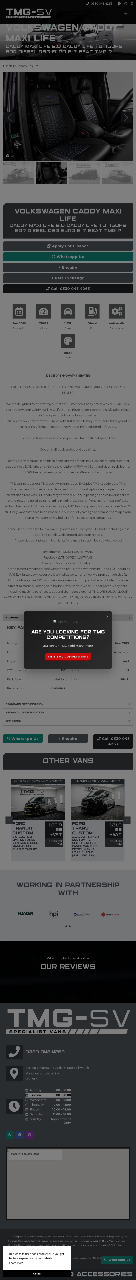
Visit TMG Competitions (68, 656)
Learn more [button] (16, 1263)
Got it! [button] (37, 1273)
